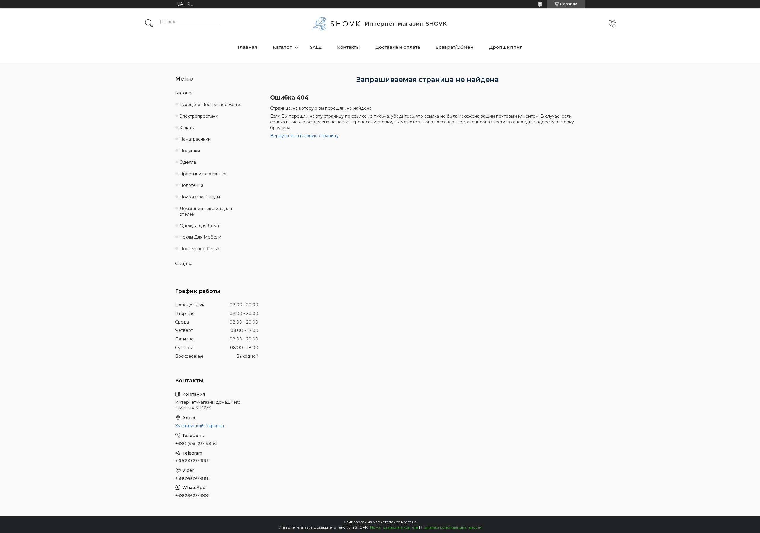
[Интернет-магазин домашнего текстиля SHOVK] (336, 24)
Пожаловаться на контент (394, 527)
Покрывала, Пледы (200, 197)
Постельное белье (199, 248)
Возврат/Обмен (455, 47)
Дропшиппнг (505, 47)
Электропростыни (199, 116)
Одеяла (188, 162)
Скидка (184, 263)
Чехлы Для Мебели (200, 237)
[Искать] (149, 23)
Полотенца (191, 185)
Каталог (282, 47)
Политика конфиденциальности (451, 527)
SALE (316, 47)
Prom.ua (409, 522)
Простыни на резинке (203, 173)
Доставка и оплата (397, 47)
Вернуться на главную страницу (304, 135)
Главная (247, 47)
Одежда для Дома (199, 225)
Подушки (190, 150)
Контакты (348, 47)
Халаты (187, 127)
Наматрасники (195, 139)
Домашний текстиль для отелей (206, 211)
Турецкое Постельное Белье (211, 104)
